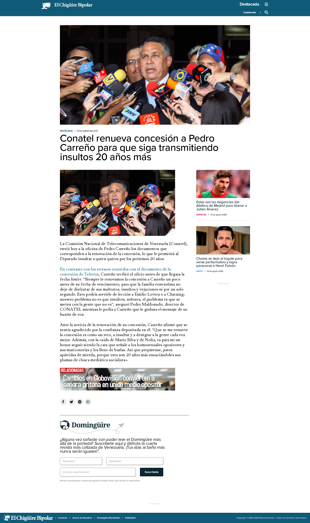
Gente (199, 271)
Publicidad (130, 518)
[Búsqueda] (266, 13)
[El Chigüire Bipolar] (67, 5)
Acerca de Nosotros (82, 518)
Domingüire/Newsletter (108, 518)
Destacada (249, 4)
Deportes (201, 214)
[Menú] (266, 4)
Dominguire (249, 12)
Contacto (62, 518)
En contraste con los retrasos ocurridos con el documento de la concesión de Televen (115, 272)
